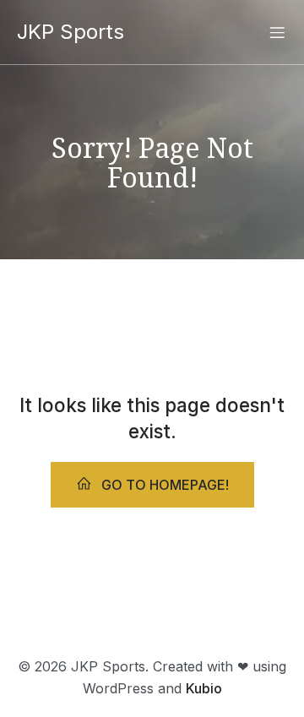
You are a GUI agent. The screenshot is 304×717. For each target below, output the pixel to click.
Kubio (204, 688)
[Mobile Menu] (277, 32)
